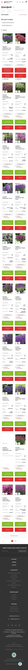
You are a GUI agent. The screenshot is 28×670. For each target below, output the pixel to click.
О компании (14, 574)
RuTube (19, 625)
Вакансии (14, 587)
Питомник (14, 579)
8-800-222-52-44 (14, 616)
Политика (14, 599)
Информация (14, 592)
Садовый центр (14, 577)
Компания (14, 570)
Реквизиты (14, 597)
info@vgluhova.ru (15, 619)
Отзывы (14, 583)
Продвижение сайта (12, 664)
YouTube (15, 625)
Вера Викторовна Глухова (14, 572)
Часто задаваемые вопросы (14, 585)
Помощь (14, 604)
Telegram (12, 625)
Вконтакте (8, 625)
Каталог (14, 559)
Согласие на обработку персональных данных (14, 632)
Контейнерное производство (14, 581)
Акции (14, 562)
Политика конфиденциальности (14, 630)
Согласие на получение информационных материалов (14, 636)
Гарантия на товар (14, 610)
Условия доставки (14, 608)
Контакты (14, 595)
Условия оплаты (14, 606)
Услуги (14, 565)
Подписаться (22, 551)
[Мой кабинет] (22, 2)
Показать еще (7, 64)
